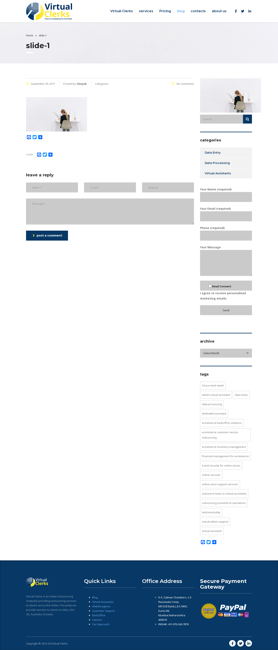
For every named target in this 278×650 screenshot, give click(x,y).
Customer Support (103, 611)
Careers (97, 620)
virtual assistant (212, 531)
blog (181, 11)
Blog (94, 597)
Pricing (165, 11)
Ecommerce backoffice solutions (222, 423)
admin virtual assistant (216, 395)
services (146, 11)
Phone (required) (212, 228)
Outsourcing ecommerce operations (224, 503)
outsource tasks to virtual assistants (224, 493)
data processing (212, 404)
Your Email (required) (215, 209)
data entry (241, 395)
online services (211, 475)
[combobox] (226, 353)
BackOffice (98, 615)
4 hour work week (213, 385)
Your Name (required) (216, 189)
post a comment (49, 235)
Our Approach (100, 624)
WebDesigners (101, 606)
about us (219, 11)
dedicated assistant (214, 413)
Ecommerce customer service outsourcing (220, 434)
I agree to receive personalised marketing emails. (223, 292)
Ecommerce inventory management (224, 447)
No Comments (185, 84)
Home (29, 35)
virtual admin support (215, 521)
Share (29, 154)
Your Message (210, 247)
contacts (198, 11)
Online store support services (220, 484)
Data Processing (217, 163)
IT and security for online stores (221, 465)
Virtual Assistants (218, 173)
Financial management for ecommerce (225, 456)
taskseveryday (211, 512)
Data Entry (213, 152)
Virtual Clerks (121, 11)
